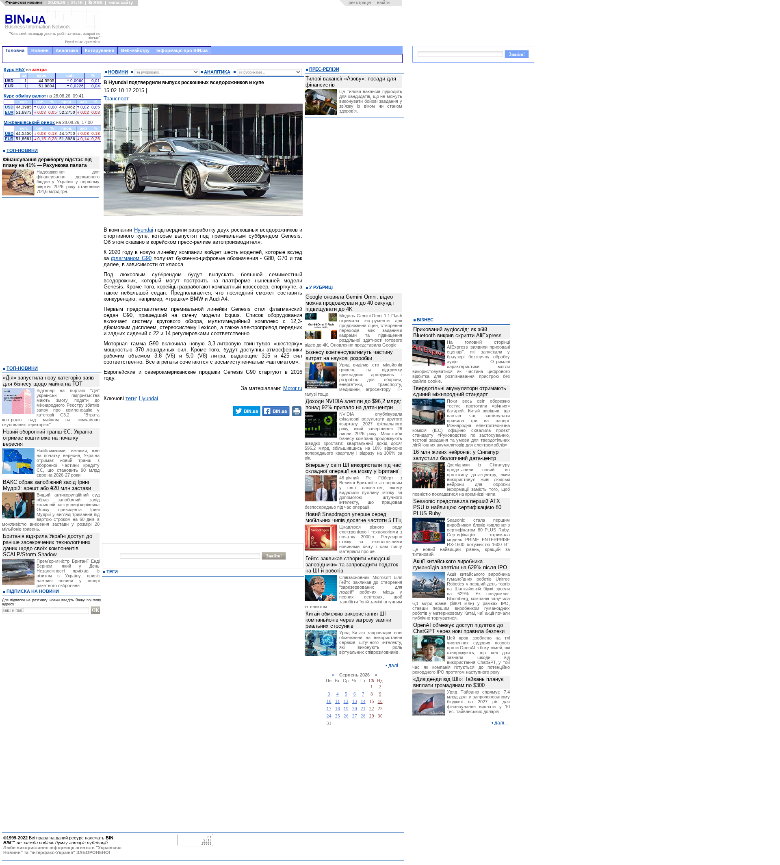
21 (363, 709)
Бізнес (425, 319)
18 (337, 709)
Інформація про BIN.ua (182, 50)
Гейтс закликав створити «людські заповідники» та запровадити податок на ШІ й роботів (352, 564)
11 (337, 701)
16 (380, 701)
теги (131, 398)
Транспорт (116, 98)
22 (371, 709)
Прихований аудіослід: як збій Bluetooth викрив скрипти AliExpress (457, 332)
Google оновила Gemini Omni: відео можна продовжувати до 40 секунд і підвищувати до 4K (350, 303)
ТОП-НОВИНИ (22, 150)
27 (354, 716)
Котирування (99, 50)
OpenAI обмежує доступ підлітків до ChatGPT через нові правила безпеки (459, 628)
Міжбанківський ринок (29, 122)
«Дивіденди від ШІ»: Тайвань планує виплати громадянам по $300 (458, 682)
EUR (9, 112)
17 (329, 709)
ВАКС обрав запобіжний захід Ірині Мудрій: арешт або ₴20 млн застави (47, 485)
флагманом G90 (131, 258)
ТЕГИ (112, 571)
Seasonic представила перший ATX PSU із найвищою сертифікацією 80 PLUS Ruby (457, 507)
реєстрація (360, 2)
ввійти (383, 2)
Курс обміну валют (25, 95)
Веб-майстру (135, 50)
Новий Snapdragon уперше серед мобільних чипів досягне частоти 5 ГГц (353, 517)
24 (329, 716)
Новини (40, 50)
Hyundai (143, 230)
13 (354, 701)
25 (337, 716)
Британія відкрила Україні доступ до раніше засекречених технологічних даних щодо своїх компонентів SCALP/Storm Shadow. (47, 545)
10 (329, 701)
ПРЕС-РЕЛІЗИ (324, 69)
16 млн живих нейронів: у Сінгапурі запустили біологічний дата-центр (456, 455)
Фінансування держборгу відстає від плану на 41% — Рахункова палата (47, 162)
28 (363, 716)
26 (346, 716)
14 (363, 701)
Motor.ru (292, 388)
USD (9, 107)
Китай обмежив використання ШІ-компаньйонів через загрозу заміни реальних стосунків (348, 620)
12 (346, 701)
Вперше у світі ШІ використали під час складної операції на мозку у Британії (353, 468)
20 (354, 709)
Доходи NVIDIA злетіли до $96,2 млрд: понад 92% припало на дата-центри (353, 404)
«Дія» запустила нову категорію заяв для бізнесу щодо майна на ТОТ (48, 381)
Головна (15, 50)
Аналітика (67, 50)
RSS (97, 2)
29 (371, 716)
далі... (395, 665)
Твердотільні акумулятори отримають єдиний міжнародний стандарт (459, 391)
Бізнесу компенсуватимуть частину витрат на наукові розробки (349, 355)
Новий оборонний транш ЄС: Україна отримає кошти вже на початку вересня (47, 438)
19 (346, 709)
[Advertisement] (254, 26)
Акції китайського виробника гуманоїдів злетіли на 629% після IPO (460, 564)
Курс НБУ (14, 69)
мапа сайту (120, 2)
